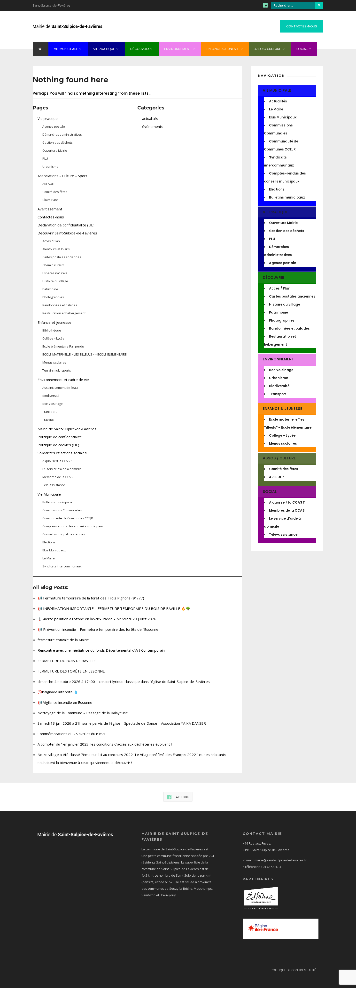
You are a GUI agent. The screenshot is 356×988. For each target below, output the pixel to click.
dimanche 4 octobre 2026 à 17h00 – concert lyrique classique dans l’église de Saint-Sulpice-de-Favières (124, 681)
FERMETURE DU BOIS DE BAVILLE (67, 660)
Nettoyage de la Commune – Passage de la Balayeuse (83, 712)
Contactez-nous (301, 26)
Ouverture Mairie (54, 150)
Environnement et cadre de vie (63, 379)
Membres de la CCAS (57, 477)
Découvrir (139, 49)
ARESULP (48, 184)
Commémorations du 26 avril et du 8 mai (71, 733)
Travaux (48, 419)
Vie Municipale (49, 494)
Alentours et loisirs (56, 249)
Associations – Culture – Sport (62, 175)
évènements (152, 126)
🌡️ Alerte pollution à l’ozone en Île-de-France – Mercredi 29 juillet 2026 (97, 618)
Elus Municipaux (54, 550)
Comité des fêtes (54, 192)
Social (302, 49)
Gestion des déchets (57, 142)
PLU (45, 158)
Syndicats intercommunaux (62, 566)
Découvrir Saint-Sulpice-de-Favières (67, 233)
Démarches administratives (62, 134)
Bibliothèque (51, 330)
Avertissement (50, 209)
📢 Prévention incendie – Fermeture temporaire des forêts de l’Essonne (98, 629)
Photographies (53, 297)
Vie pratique (104, 49)
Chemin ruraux (53, 265)
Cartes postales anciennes (61, 257)
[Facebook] (265, 4)
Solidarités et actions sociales (62, 452)
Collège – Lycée (53, 338)
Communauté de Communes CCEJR (67, 518)
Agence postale (53, 126)
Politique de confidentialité (60, 436)
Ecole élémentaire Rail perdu (63, 346)
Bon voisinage (52, 403)
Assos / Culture (268, 49)
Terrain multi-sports (56, 370)
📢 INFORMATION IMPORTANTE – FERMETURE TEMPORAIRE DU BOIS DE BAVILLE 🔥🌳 (114, 608)
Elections (48, 542)
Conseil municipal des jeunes (63, 534)
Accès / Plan (51, 241)
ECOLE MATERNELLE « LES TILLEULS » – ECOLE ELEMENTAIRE (84, 354)
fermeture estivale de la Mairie (63, 639)
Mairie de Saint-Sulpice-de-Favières (67, 428)
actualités (150, 118)
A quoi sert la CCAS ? (57, 461)
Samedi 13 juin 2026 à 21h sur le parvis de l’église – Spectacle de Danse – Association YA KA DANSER (122, 723)
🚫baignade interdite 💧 (58, 691)
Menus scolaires (54, 362)
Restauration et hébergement (63, 313)
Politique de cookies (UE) (58, 444)
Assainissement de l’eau (60, 387)
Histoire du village (55, 281)
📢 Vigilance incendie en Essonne (65, 702)
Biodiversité (51, 395)
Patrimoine (50, 289)
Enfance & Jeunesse (223, 49)
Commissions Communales (62, 510)
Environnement (177, 49)
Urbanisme (50, 166)
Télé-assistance (53, 485)
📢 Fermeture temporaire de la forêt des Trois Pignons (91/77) (91, 598)
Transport (49, 411)
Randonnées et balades (59, 305)
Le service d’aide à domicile (62, 469)
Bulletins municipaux (57, 502)
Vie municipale (66, 49)
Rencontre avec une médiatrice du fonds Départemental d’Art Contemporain (101, 650)
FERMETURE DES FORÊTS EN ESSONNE (71, 671)
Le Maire (48, 558)
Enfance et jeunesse (54, 322)
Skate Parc (50, 200)
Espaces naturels (54, 273)
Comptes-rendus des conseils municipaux (73, 526)
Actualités (278, 101)
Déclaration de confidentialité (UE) (66, 225)
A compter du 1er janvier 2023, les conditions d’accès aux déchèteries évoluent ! (105, 744)
